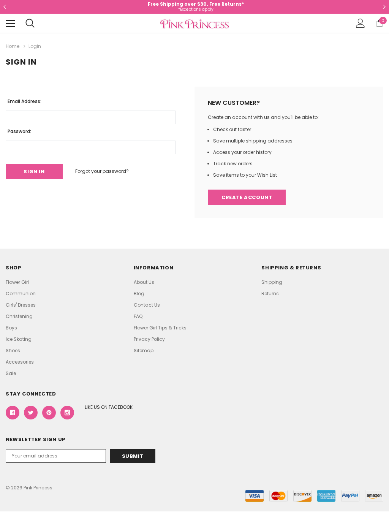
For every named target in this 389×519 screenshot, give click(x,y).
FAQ (138, 316)
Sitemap (143, 350)
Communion (21, 293)
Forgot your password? (102, 171)
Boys (11, 327)
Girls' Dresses (21, 305)
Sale (11, 373)
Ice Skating (19, 339)
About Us (144, 282)
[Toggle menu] (10, 23)
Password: (19, 131)
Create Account (246, 197)
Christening (19, 316)
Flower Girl (17, 282)
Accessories (20, 362)
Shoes (13, 350)
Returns (270, 293)
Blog (139, 293)
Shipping (271, 282)
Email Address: (24, 101)
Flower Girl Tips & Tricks (160, 327)
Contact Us (147, 305)
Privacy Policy (149, 339)
